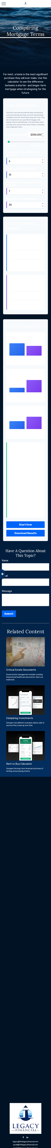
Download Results (25, 533)
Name (5, 560)
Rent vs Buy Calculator (19, 763)
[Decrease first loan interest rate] (42, 162)
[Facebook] (23, 1137)
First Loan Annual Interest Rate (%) (22, 154)
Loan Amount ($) (16, 134)
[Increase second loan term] (42, 203)
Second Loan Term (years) (22, 198)
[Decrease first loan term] (42, 176)
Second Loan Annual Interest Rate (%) (24, 184)
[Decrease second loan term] (42, 206)
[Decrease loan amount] (42, 136)
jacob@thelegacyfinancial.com (25, 1145)
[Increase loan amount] (42, 133)
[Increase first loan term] (42, 173)
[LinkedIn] (27, 1137)
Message (7, 591)
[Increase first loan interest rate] (42, 159)
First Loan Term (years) (20, 168)
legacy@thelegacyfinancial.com (25, 1142)
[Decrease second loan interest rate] (42, 192)
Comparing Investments (19, 718)
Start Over (25, 524)
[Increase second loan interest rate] (42, 189)
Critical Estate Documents (21, 669)
